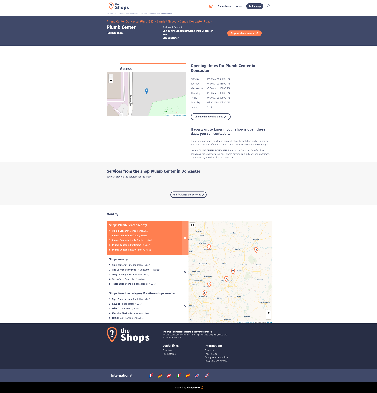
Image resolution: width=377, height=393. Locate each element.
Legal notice (211, 354)
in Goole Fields (128, 240)
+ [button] (111, 76)
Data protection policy (216, 357)
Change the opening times (209, 116)
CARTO (269, 322)
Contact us (210, 350)
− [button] (111, 80)
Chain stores (169, 354)
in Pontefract (127, 245)
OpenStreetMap (180, 115)
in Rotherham (127, 249)
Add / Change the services (187, 194)
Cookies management (216, 361)
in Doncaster (126, 230)
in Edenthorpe (129, 283)
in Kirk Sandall (126, 265)
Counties (167, 350)
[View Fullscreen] (192, 225)
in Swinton (125, 235)
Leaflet (168, 115)
